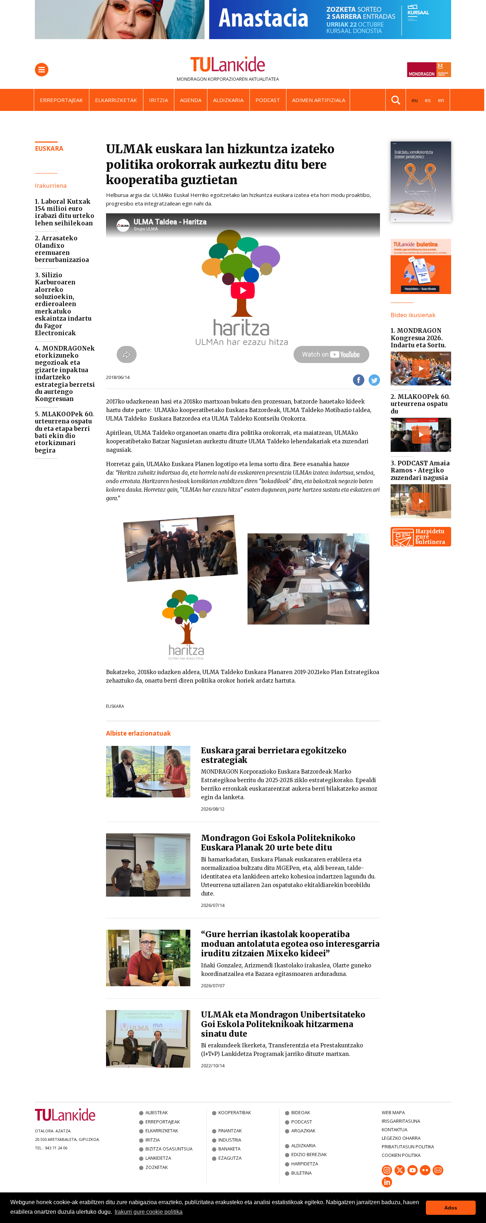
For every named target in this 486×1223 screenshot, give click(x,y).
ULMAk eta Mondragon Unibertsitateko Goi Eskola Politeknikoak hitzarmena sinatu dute (283, 1024)
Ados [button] (450, 1208)
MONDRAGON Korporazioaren (212, 79)
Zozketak (157, 1167)
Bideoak (300, 1112)
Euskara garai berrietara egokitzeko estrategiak (274, 755)
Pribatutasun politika (408, 1146)
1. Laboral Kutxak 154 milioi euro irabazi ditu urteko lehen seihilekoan (64, 212)
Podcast (267, 99)
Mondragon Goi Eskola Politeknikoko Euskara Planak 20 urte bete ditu (278, 843)
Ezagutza (230, 1158)
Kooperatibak (234, 1112)
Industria (229, 1140)
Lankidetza (158, 1158)
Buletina (301, 1173)
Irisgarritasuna (401, 1121)
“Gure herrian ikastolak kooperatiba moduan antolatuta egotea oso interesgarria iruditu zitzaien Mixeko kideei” (290, 943)
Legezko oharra (401, 1138)
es (428, 99)
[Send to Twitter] (374, 379)
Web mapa (393, 1112)
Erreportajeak (61, 99)
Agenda (190, 99)
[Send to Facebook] (358, 379)
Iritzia (158, 99)
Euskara (115, 706)
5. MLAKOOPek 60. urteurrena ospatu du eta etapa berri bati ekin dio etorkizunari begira (64, 432)
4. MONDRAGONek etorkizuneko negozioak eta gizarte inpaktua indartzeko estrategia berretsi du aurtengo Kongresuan (65, 374)
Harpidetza (304, 1163)
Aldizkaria (228, 99)
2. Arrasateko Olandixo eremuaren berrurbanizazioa (62, 249)
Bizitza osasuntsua (169, 1148)
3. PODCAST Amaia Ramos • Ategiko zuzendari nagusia (420, 470)
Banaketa (229, 1148)
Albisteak (157, 1112)
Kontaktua (394, 1129)
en (441, 99)
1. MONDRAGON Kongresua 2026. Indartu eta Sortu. (418, 338)
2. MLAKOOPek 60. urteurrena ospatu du (420, 404)
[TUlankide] (228, 65)
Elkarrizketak (116, 99)
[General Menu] (41, 69)
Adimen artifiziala (318, 99)
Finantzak (230, 1130)
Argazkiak (303, 1130)
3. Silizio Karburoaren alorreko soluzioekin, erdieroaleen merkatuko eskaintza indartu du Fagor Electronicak (63, 304)
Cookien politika (401, 1155)
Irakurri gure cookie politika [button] (149, 1212)
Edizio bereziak (309, 1154)
